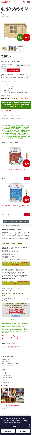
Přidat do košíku (15, 70)
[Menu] (28, 2)
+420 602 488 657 (7, 375)
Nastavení (15, 426)
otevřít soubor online (16, 310)
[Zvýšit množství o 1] (6, 69)
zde (20, 422)
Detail (27, 178)
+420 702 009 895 (21, 98)
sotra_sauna (6, 382)
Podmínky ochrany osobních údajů (9, 363)
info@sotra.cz (16, 316)
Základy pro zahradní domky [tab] (13, 225)
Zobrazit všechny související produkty (16, 221)
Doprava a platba (5, 359)
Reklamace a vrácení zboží (7, 365)
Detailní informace (5, 110)
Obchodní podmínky (5, 361)
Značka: (5, 16)
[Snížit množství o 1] (6, 71)
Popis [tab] (3, 225)
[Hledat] (20, 2)
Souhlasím (23, 431)
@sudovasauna (7, 379)
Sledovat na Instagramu (13, 405)
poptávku (16, 105)
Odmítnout (8, 431)
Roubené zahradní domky (14, 346)
